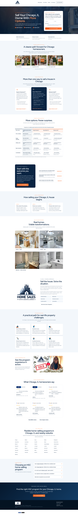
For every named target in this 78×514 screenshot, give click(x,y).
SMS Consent (47, 23)
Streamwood (55, 450)
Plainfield (55, 448)
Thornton (16, 452)
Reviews (49, 2)
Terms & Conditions (52, 24)
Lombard (16, 448)
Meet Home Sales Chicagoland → (47, 304)
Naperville (35, 448)
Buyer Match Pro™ (28, 27)
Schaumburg (26, 450)
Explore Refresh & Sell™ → (53, 108)
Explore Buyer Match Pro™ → (38, 108)
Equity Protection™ (19, 27)
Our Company (53, 2)
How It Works (45, 2)
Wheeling (16, 454)
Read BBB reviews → (33, 419)
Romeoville (16, 450)
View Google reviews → (44, 419)
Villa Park (35, 452)
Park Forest (45, 448)
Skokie (35, 450)
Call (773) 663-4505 (59, 2)
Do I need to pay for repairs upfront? (44, 470)
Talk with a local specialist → (23, 184)
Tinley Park (26, 452)
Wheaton (55, 452)
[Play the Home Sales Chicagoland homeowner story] (48, 364)
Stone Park (45, 450)
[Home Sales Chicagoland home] (17, 2)
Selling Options (40, 2)
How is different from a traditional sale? (45, 463)
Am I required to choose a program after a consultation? (44, 473)
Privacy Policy (56, 24)
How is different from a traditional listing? (45, 467)
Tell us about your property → (39, 495)
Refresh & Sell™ (37, 27)
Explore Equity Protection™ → (21, 108)
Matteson (26, 448)
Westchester (46, 452)
